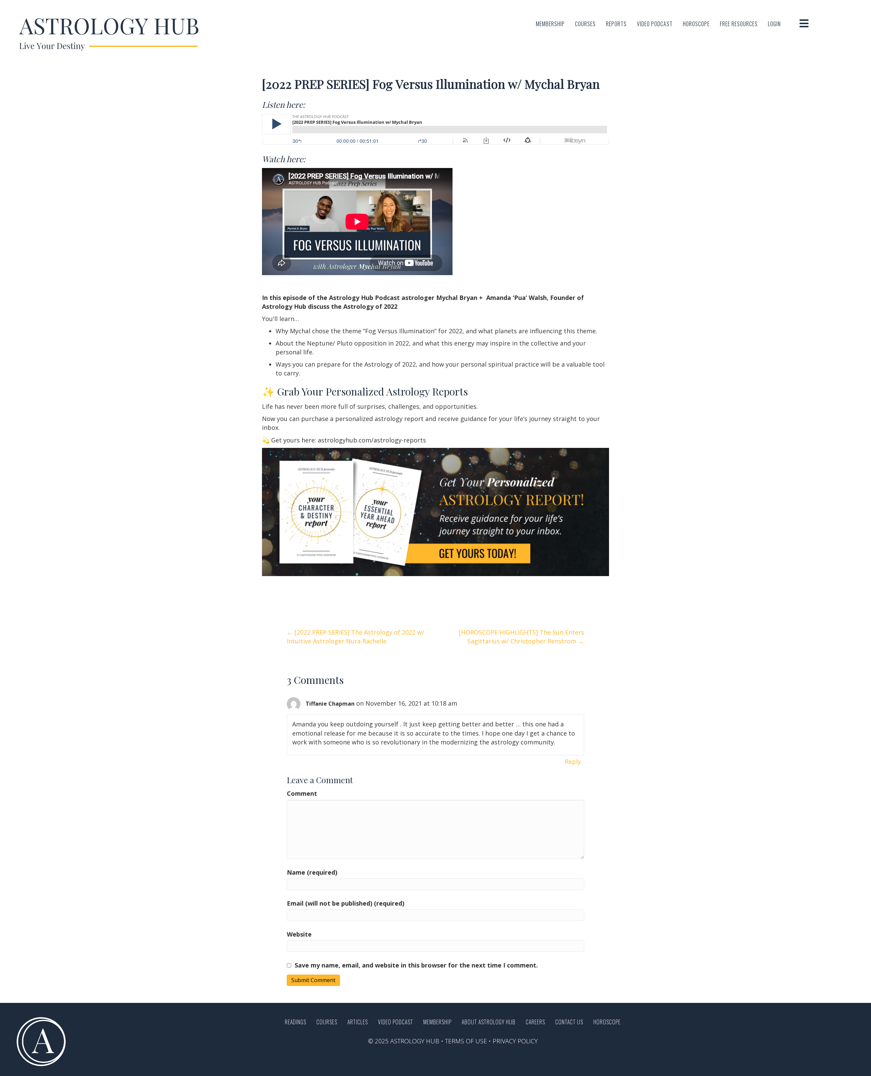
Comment (302, 793)
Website (299, 934)
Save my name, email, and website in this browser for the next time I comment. (416, 965)
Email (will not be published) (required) (345, 903)
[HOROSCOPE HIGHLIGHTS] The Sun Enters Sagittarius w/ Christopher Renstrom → (521, 636)
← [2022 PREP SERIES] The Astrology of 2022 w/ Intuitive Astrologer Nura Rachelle (355, 636)
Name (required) (312, 872)
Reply (573, 761)
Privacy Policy (515, 1041)
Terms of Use (466, 1041)
